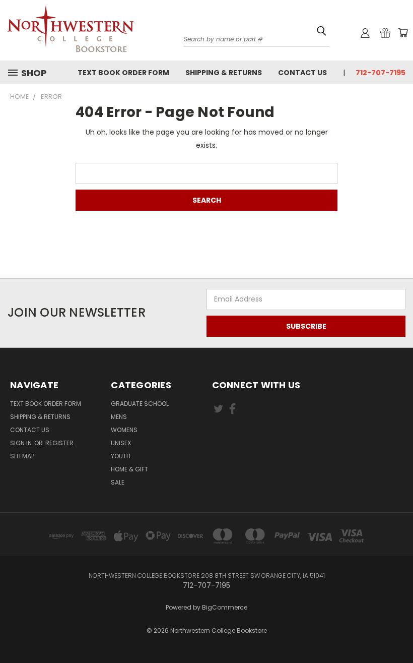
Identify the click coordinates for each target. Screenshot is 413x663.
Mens (119, 416)
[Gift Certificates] (385, 33)
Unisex (121, 443)
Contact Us (302, 73)
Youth (120, 456)
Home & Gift (129, 469)
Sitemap (22, 456)
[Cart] (403, 33)
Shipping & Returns (223, 73)
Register (59, 443)
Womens (124, 430)
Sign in (21, 443)
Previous (397, 624)
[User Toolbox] (365, 33)
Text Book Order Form (123, 73)
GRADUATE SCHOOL (140, 403)
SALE (117, 482)
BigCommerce (224, 607)
